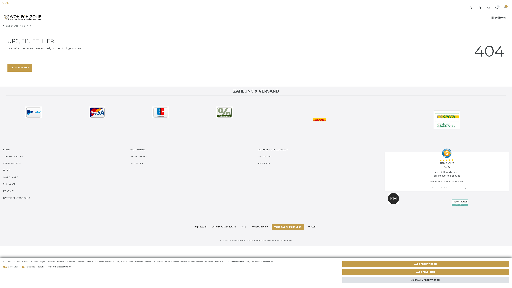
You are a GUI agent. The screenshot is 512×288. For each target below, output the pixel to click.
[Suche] (489, 8)
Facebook (264, 163)
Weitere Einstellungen (59, 266)
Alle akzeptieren (425, 264)
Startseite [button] (22, 67)
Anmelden (136, 163)
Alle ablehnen (425, 272)
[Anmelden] (471, 8)
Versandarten (12, 163)
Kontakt (8, 191)
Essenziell (13, 266)
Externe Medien (35, 266)
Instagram (264, 156)
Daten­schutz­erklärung (224, 226)
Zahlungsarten (13, 156)
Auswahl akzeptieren (425, 280)
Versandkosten (286, 240)
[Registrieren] (480, 8)
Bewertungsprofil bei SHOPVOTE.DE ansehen (447, 181)
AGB (244, 226)
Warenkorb (10, 177)
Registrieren (138, 156)
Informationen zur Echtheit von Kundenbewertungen (447, 188)
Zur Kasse (9, 184)
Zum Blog (6, 3)
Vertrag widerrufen (288, 227)
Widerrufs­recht (259, 226)
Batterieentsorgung (16, 198)
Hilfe (6, 170)
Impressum (200, 226)
